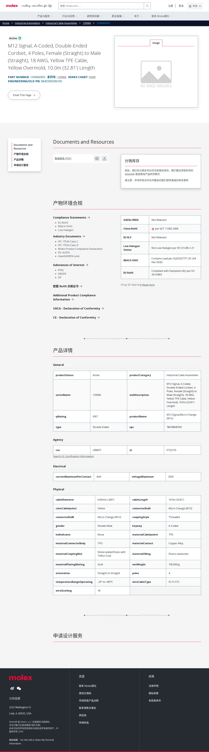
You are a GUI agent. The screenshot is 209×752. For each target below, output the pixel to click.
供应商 (82, 715)
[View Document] (97, 158)
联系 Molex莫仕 (87, 686)
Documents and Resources (23, 146)
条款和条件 (155, 700)
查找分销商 (85, 693)
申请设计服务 (21, 165)
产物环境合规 (21, 154)
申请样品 (84, 722)
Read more (148, 284)
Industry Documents (67, 236)
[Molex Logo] (29, 5)
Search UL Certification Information (73, 456)
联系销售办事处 (87, 708)
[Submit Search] (147, 5)
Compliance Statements (69, 217)
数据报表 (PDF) (63, 158)
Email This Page (22, 95)
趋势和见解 (93, 16)
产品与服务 (43, 16)
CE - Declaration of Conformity (74, 317)
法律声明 (154, 686)
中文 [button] (195, 6)
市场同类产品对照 (89, 700)
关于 (136, 16)
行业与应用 (68, 16)
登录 (181, 6)
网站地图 (13, 739)
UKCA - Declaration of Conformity (76, 308)
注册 (170, 6)
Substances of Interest (68, 265)
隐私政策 (154, 693)
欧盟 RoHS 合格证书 (65, 286)
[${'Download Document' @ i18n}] (104, 158)
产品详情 (19, 159)
